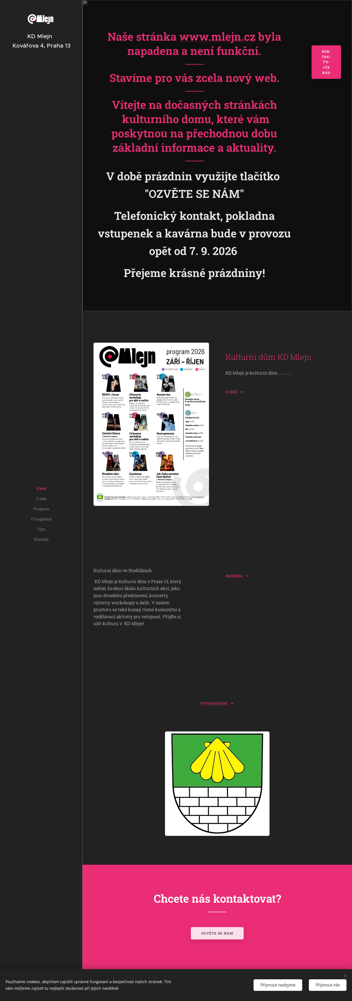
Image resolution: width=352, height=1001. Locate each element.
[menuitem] (41, 488)
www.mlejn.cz (217, 36)
